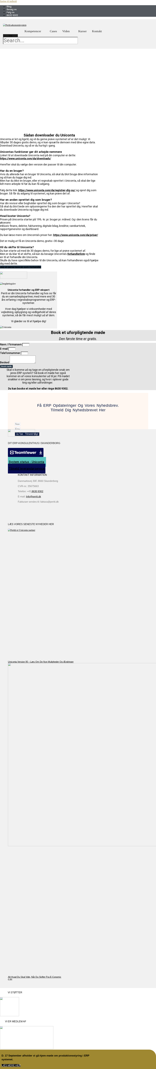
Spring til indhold (8, 1)
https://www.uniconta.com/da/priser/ (75, 235)
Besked (5, 362)
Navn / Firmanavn (11, 344)
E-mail (4, 348)
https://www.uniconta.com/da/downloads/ (25, 158)
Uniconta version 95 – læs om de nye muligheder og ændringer (41, 661)
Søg (10, 35)
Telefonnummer (10, 353)
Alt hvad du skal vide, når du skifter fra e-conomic (34, 977)
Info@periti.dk (33, 496)
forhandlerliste (76, 253)
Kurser (82, 31)
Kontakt (97, 31)
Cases (53, 31)
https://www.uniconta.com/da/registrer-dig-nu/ (46, 190)
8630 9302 (37, 491)
